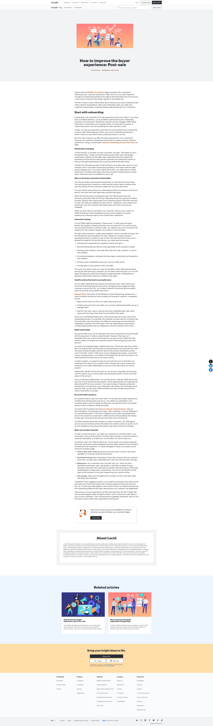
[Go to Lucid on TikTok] (162, 720)
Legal (69, 720)
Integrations (80, 693)
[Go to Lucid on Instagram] (145, 720)
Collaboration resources (104, 701)
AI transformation (102, 693)
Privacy (62, 720)
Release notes (141, 709)
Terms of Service (108, 664)
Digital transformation (104, 680)
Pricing (59, 689)
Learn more (96, 518)
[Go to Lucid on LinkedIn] (137, 720)
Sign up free (157, 2)
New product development (105, 689)
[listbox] (133, 7)
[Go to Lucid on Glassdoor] (158, 720)
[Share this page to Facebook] (211, 370)
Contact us (120, 693)
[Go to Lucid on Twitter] (141, 720)
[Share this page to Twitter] (211, 361)
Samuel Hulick (80, 294)
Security (139, 684)
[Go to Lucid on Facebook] (149, 720)
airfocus (79, 689)
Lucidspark (80, 680)
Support (139, 689)
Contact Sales (61, 684)
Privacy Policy (111, 665)
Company (94, 2)
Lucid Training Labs (143, 693)
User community (142, 697)
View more (100, 705)
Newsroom (120, 684)
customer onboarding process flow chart (118, 142)
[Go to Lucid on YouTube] (153, 720)
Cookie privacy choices (81, 720)
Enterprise (103, 2)
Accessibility (121, 701)
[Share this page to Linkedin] (211, 366)
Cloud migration (102, 684)
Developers (140, 680)
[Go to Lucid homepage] (57, 2)
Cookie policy (95, 720)
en (53, 720)
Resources (84, 2)
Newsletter (140, 705)
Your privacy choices (111, 720)
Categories (77, 7)
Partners (139, 701)
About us (120, 680)
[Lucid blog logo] (57, 7)
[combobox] (134, 8)
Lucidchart (80, 684)
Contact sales (146, 2)
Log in (137, 2)
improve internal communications (112, 409)
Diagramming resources (104, 697)
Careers (119, 689)
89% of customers (97, 92)
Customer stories (122, 697)
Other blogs (67, 7)
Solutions (75, 2)
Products (66, 2)
